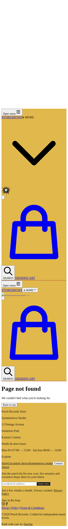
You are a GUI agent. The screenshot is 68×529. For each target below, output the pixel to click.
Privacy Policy (10, 507)
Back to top (9, 404)
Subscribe (43, 483)
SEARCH (8, 278)
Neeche (28, 524)
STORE (6, 117)
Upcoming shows (18, 463)
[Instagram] (3, 504)
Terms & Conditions (32, 507)
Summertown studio (41, 463)
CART (31, 278)
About (5, 467)
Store (5, 463)
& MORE (28, 290)
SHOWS (16, 117)
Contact (58, 463)
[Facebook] (6, 504)
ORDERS (21, 278)
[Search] (3, 298)
